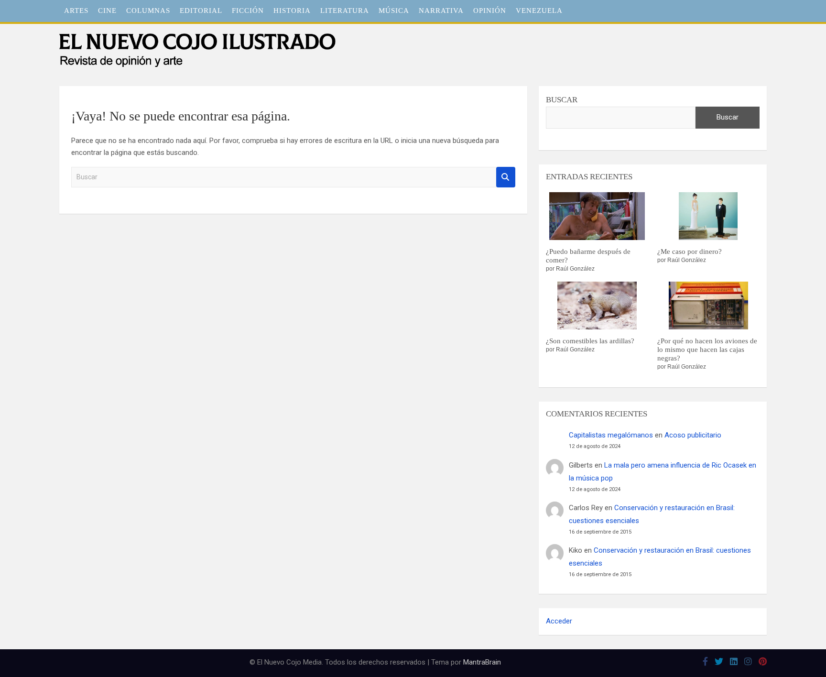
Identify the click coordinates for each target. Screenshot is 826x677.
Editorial (201, 10)
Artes (76, 10)
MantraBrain (482, 662)
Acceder (559, 621)
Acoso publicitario (692, 435)
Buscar (505, 177)
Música (394, 10)
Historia (292, 10)
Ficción (248, 10)
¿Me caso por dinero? (689, 251)
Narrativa (441, 10)
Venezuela (539, 10)
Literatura (344, 10)
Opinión (489, 10)
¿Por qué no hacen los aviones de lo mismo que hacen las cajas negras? (707, 349)
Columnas (148, 10)
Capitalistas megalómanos (611, 435)
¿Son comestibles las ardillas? (590, 341)
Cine (107, 10)
